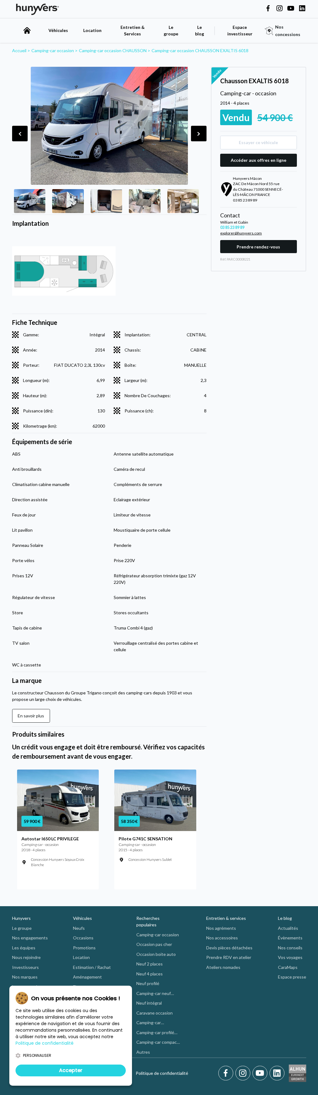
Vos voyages (290, 957)
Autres (143, 1052)
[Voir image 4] (145, 201)
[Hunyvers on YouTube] (291, 9)
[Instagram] (243, 1073)
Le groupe (171, 30)
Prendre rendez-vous (258, 246)
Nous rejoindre (26, 957)
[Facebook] (226, 1073)
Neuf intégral (149, 1003)
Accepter (70, 1070)
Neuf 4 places (149, 973)
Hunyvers (21, 918)
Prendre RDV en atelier (228, 957)
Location (92, 30)
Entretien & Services (132, 30)
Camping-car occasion (157, 934)
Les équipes (23, 947)
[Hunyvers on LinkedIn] (302, 9)
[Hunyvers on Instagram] (279, 9)
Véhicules (58, 30)
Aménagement (87, 976)
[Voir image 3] (106, 201)
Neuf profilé (147, 983)
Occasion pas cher (154, 944)
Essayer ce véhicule (258, 142)
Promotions (84, 947)
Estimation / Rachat (92, 967)
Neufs (79, 928)
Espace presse (292, 976)
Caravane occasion (154, 1012)
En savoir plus (31, 715)
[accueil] (27, 30)
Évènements (290, 937)
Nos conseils (290, 947)
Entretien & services (226, 918)
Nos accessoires (222, 937)
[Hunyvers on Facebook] (268, 9)
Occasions (83, 937)
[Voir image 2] (68, 201)
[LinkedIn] (277, 1073)
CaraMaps (288, 967)
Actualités (288, 928)
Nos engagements (30, 937)
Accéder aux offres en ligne (258, 160)
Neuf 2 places (149, 963)
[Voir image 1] (30, 201)
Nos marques (25, 976)
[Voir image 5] (183, 201)
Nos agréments (221, 928)
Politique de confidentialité (162, 1073)
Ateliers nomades (223, 967)
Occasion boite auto (156, 954)
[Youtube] (261, 1073)
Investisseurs (25, 967)
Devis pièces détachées (229, 947)
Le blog (285, 918)
